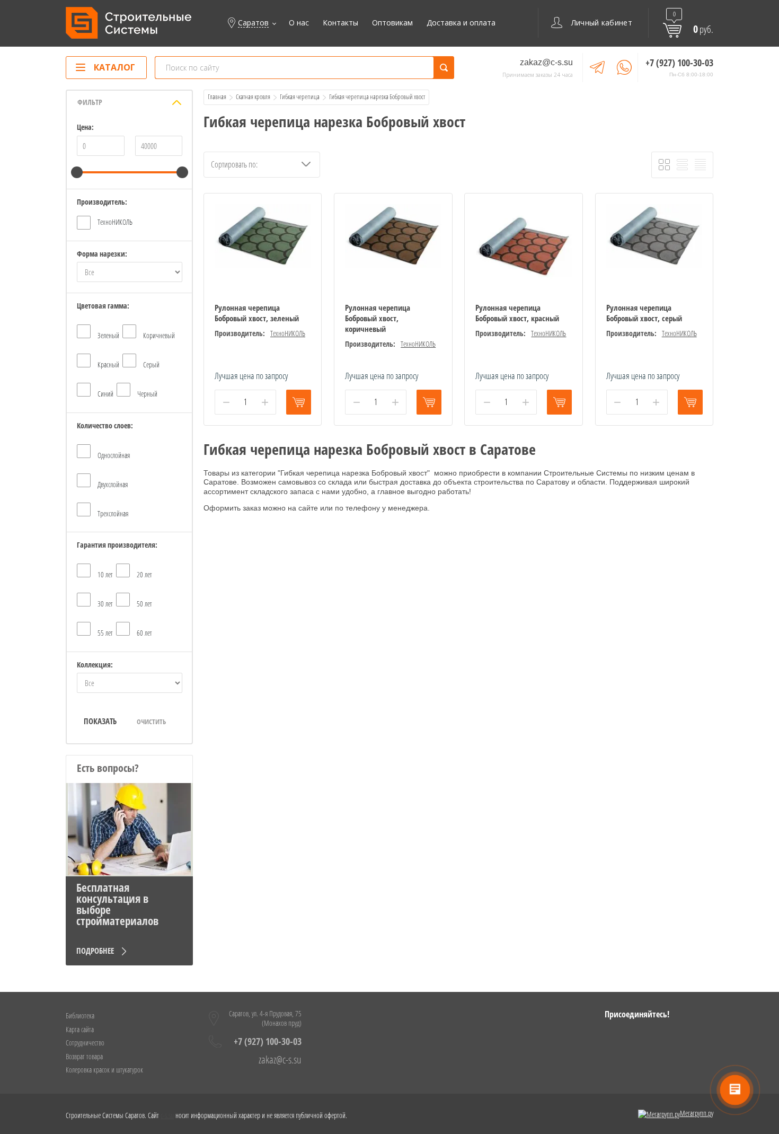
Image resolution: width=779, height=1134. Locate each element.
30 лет (105, 604)
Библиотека (80, 1015)
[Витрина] (664, 164)
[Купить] (298, 402)
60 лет (144, 633)
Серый (151, 364)
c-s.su (167, 1115)
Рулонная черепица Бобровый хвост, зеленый (257, 312)
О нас (299, 23)
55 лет (105, 633)
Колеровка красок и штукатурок (104, 1070)
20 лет (144, 574)
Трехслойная (113, 513)
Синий (105, 394)
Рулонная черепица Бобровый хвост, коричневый (377, 318)
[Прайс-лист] (700, 164)
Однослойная (114, 455)
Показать (100, 721)
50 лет (144, 604)
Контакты (340, 23)
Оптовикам (392, 23)
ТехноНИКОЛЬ (115, 222)
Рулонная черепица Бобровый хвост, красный (517, 312)
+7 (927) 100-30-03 (679, 62)
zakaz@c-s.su (546, 62)
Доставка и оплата (461, 23)
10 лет (105, 574)
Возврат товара (84, 1056)
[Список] (682, 164)
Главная (217, 96)
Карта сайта (80, 1029)
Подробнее (95, 950)
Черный (147, 394)
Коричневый (159, 335)
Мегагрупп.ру (696, 1113)
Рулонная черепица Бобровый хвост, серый (644, 312)
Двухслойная (113, 484)
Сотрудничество (85, 1043)
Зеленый (108, 335)
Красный (108, 364)
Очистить (151, 721)
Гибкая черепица (300, 96)
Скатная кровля (253, 96)
